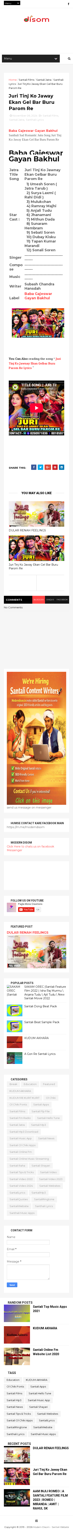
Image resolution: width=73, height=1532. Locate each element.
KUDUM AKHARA (36, 1038)
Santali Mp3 (38, 1124)
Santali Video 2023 (50, 1179)
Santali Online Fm (21, 1151)
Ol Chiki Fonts (18, 1104)
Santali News (46, 1138)
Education (30, 1084)
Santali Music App (21, 1138)
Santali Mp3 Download (24, 1131)
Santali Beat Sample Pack (41, 1022)
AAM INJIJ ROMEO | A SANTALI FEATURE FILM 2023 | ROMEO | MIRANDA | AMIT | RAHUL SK (50, 1499)
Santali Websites (49, 1185)
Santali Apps (41, 1104)
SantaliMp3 (39, 1192)
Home (13, 79)
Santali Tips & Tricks (22, 1172)
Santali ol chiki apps (22, 1145)
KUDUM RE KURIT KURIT (25, 1097)
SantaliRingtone (44, 1199)
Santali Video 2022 (21, 1179)
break (13, 1084)
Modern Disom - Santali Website (51, 1527)
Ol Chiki (51, 1097)
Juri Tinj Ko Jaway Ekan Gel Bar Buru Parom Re (33, 566)
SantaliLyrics (17, 1192)
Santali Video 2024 (21, 1185)
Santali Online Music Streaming (29, 1158)
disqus (50, 599)
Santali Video (48, 1172)
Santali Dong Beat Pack (40, 1006)
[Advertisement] (36, 875)
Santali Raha (17, 1165)
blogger (39, 599)
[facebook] (68, 4)
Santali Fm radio (20, 1118)
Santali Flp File (41, 1111)
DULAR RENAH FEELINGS (27, 530)
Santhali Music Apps (22, 1213)
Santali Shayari (41, 1165)
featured (49, 1084)
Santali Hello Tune (48, 1118)
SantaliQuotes (19, 1199)
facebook (62, 599)
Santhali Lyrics (35, 119)
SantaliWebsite (19, 1206)
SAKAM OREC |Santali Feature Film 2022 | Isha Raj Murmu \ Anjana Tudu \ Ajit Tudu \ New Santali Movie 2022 (45, 992)
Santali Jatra (43, 79)
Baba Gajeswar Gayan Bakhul (33, 131)
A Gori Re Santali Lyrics (39, 1054)
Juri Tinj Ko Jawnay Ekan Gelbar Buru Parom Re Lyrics (35, 363)
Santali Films (26, 79)
